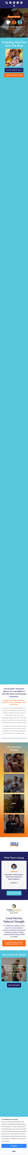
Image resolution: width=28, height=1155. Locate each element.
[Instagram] (18, 3)
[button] (14, 5)
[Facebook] (14, 3)
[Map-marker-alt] (10, 3)
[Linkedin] (21, 3)
